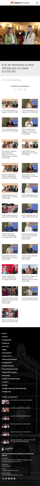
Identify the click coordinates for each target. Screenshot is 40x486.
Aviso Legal (6, 375)
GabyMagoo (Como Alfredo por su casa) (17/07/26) (9, 196)
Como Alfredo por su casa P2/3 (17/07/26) (10, 130)
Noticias (5, 336)
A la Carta (5, 346)
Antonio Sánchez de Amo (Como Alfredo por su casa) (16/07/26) (29, 236)
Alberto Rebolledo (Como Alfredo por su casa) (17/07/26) (9, 176)
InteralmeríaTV (7, 353)
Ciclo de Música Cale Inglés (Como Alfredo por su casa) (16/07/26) (10, 300)
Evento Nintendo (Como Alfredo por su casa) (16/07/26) (9, 277)
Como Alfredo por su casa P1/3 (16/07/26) (30, 196)
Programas (5, 343)
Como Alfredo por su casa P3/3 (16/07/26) (30, 216)
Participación (6, 391)
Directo (4, 333)
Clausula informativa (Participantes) (14, 388)
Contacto (5, 382)
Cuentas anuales (8, 366)
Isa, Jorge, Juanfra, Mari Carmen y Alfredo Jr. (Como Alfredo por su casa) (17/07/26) (9, 154)
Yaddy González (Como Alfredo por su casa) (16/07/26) (9, 235)
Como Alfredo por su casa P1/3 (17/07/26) (10, 111)
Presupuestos (7, 362)
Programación (7, 340)
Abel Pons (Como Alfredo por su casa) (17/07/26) (29, 152)
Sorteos (4, 385)
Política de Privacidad (9, 372)
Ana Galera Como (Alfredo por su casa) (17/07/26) (30, 176)
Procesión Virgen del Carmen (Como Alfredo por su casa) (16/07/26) (29, 278)
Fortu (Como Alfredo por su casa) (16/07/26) (29, 257)
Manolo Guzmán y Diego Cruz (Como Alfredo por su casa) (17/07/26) (29, 131)
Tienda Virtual (6, 356)
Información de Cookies (10, 369)
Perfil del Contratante (9, 359)
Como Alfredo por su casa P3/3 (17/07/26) (30, 111)
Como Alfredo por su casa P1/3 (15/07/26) (10, 320)
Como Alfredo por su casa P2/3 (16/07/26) (10, 216)
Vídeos (4, 349)
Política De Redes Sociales (11, 378)
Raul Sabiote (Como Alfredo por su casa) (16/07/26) (9, 257)
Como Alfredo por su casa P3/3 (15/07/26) (30, 299)
